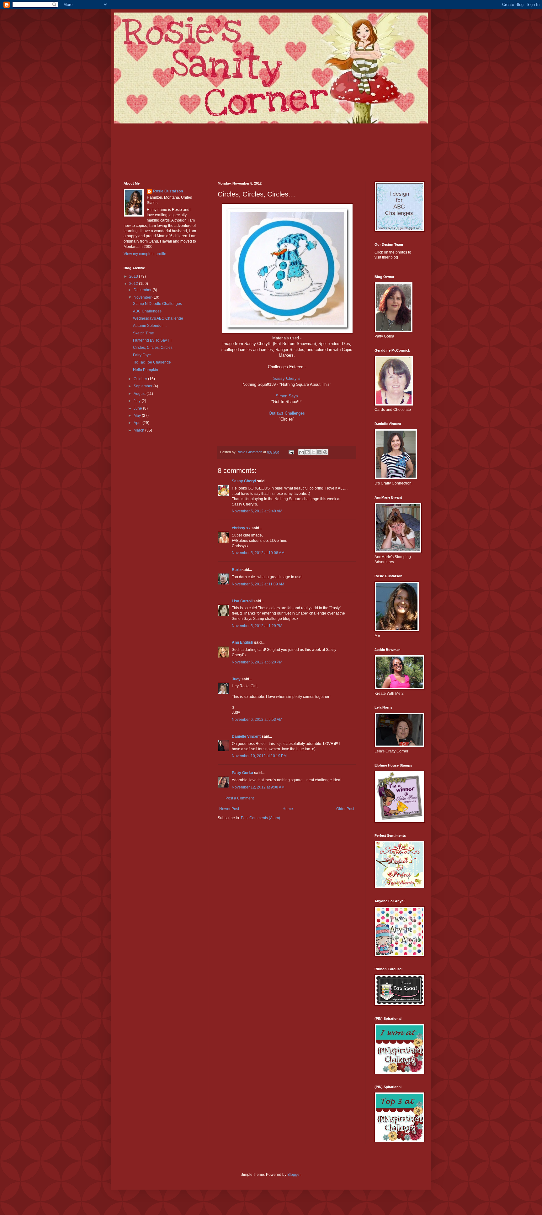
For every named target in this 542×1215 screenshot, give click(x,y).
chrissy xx (241, 528)
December (143, 290)
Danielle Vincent (246, 736)
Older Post (345, 809)
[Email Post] (291, 452)
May (138, 415)
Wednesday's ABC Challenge (158, 318)
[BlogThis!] (307, 452)
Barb (236, 570)
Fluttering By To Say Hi (152, 340)
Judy (236, 679)
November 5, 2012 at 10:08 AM (258, 553)
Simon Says (287, 396)
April (138, 423)
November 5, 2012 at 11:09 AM (258, 584)
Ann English (242, 642)
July (137, 401)
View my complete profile (145, 254)
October (141, 379)
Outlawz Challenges (287, 413)
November (143, 297)
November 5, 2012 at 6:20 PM (257, 662)
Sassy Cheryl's (286, 378)
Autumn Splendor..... (150, 325)
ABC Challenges (147, 311)
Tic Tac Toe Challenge (152, 362)
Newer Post (229, 809)
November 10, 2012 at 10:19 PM (259, 756)
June (138, 408)
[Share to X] (313, 452)
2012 (134, 283)
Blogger (293, 1174)
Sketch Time (143, 333)
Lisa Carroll (242, 601)
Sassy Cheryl (244, 481)
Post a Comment (240, 798)
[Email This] (301, 452)
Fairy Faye (142, 355)
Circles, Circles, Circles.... (154, 347)
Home (288, 809)
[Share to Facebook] (319, 452)
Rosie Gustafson (168, 191)
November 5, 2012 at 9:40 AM (257, 511)
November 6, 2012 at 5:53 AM (257, 719)
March (139, 430)
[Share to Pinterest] (325, 452)
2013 (134, 276)
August (140, 393)
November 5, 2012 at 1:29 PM (257, 626)
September (143, 386)
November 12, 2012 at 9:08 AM (258, 787)
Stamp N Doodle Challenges (157, 303)
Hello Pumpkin (145, 370)
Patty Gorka (242, 773)
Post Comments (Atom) (260, 818)
